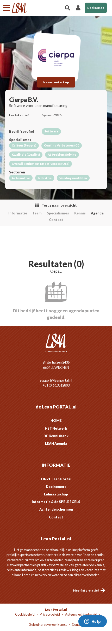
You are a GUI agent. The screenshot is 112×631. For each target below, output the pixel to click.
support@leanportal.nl (56, 380)
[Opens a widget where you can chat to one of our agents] (92, 621)
